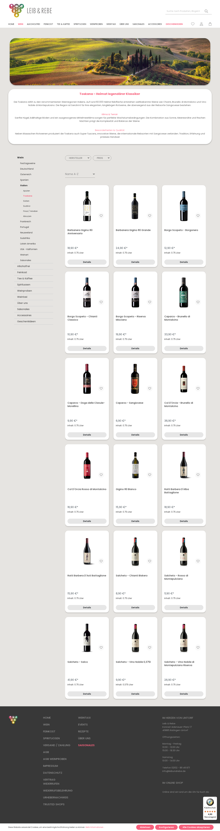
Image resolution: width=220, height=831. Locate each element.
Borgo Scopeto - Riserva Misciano (131, 318)
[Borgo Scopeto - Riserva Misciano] (135, 292)
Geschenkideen (26, 321)
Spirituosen (23, 284)
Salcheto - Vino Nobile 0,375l (133, 662)
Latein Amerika (28, 243)
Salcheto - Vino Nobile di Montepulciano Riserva (179, 663)
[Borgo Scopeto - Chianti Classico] (87, 292)
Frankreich (25, 221)
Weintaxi (22, 297)
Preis (100, 158)
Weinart (24, 254)
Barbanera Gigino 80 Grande (133, 230)
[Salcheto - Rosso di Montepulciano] (183, 552)
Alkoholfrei (23, 266)
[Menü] (215, 798)
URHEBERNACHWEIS (55, 797)
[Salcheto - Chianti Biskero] (135, 552)
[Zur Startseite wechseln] (30, 11)
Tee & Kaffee (24, 278)
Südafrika (25, 238)
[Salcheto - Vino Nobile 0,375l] (135, 638)
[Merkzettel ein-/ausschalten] (101, 216)
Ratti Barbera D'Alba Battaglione (176, 491)
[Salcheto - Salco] (87, 638)
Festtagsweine (27, 163)
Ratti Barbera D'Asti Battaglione (86, 575)
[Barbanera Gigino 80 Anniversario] (87, 206)
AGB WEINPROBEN (54, 759)
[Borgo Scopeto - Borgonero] (183, 206)
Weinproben (24, 290)
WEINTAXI (84, 717)
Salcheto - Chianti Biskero (132, 575)
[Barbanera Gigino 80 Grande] (135, 206)
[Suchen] (206, 11)
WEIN (46, 724)
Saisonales (25, 260)
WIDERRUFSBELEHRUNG (58, 790)
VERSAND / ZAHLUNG (56, 745)
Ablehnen (145, 827)
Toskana (27, 196)
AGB (46, 752)
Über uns (22, 303)
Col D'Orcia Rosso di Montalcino (86, 489)
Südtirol (26, 206)
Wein (20, 157)
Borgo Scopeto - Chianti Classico (82, 318)
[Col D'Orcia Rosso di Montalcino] (87, 465)
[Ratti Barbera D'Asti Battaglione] (87, 552)
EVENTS (83, 724)
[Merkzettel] (192, 23)
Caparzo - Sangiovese (129, 403)
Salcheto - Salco (77, 662)
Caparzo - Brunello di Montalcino (177, 318)
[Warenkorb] (209, 23)
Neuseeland (26, 232)
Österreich (25, 174)
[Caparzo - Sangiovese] (135, 379)
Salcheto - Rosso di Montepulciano (176, 577)
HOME (47, 717)
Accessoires (24, 315)
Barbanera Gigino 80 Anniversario (79, 232)
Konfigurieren (166, 827)
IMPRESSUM (50, 766)
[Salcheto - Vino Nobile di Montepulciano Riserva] (183, 638)
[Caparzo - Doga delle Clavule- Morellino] (87, 379)
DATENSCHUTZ (52, 773)
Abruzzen (27, 216)
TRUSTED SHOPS (54, 804)
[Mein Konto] (201, 23)
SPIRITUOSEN (51, 738)
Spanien (24, 179)
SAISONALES (86, 745)
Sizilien (26, 201)
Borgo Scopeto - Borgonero (181, 230)
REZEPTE (83, 731)
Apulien (26, 190)
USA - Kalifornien (28, 249)
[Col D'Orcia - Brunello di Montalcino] (183, 379)
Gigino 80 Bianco (126, 489)
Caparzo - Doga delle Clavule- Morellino (86, 404)
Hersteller (75, 158)
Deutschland (27, 168)
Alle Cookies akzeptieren (196, 827)
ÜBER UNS (84, 738)
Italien (24, 185)
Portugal (24, 227)
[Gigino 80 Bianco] (135, 465)
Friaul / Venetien (30, 211)
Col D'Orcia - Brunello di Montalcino (178, 404)
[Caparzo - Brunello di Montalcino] (183, 292)
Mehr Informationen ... (95, 827)
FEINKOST (49, 731)
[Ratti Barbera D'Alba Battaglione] (183, 465)
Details (87, 262)
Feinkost (22, 272)
